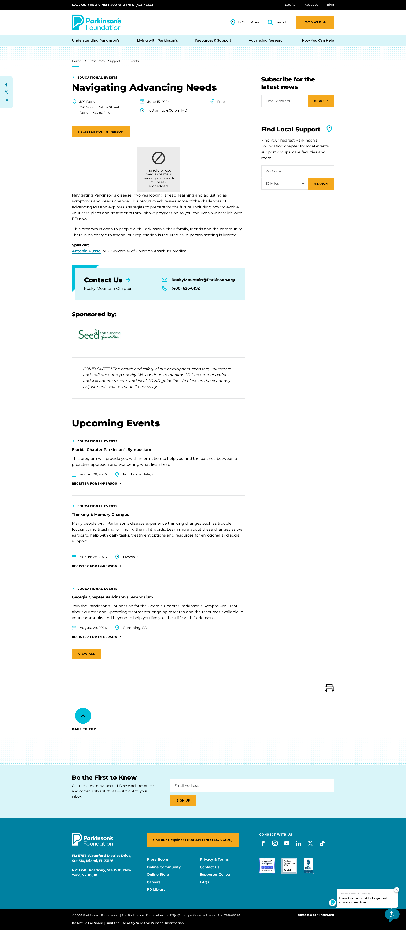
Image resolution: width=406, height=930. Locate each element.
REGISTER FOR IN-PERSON (101, 132)
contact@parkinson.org (316, 914)
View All (86, 654)
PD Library (156, 890)
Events (134, 61)
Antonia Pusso (86, 251)
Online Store (158, 875)
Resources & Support (104, 61)
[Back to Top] (83, 716)
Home (76, 61)
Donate (312, 22)
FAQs (204, 882)
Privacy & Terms (214, 860)
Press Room (157, 860)
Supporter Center (215, 875)
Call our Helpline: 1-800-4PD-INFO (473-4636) (112, 5)
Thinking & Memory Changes (100, 514)
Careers (153, 882)
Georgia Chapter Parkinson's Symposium (112, 597)
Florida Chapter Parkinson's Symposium (111, 449)
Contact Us (209, 867)
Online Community (164, 867)
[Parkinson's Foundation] (96, 22)
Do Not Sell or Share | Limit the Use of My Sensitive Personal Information (128, 923)
